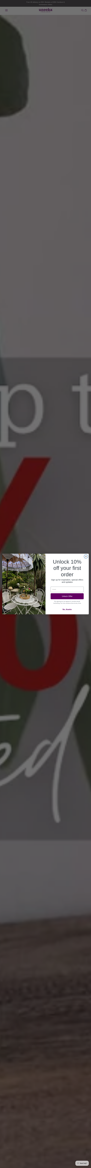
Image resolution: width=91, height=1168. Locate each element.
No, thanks (67, 609)
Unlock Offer (67, 596)
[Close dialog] (86, 556)
